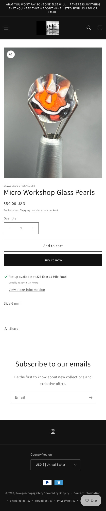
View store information (27, 289)
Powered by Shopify (56, 493)
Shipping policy (20, 500)
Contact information (87, 493)
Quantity (10, 218)
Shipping (25, 210)
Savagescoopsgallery (30, 493)
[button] (6, 27)
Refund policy (44, 500)
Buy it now (53, 260)
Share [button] (13, 328)
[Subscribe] (90, 397)
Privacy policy (66, 500)
